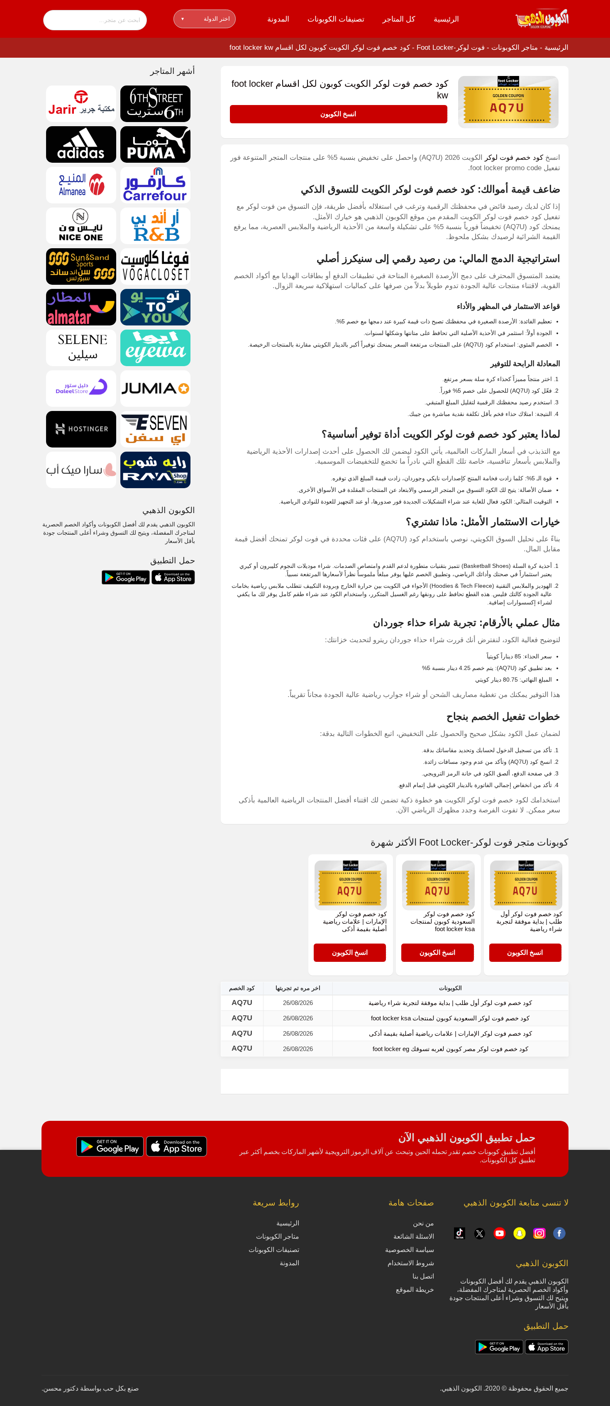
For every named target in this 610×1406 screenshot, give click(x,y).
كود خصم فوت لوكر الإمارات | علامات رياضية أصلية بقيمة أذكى (355, 921)
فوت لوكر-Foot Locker (451, 47)
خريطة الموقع (415, 1289)
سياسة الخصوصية (409, 1249)
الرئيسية (446, 19)
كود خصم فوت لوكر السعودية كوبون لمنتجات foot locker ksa (442, 921)
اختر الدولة (205, 18)
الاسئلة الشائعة (413, 1236)
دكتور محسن (60, 1388)
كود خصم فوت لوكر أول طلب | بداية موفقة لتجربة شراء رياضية (529, 921)
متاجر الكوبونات (514, 47)
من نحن (423, 1223)
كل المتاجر (399, 19)
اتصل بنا (423, 1276)
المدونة (278, 19)
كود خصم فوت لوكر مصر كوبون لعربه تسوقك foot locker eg (450, 1048)
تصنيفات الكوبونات (335, 19)
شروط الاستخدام (411, 1263)
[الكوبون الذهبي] (542, 18)
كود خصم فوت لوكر (514, 157)
